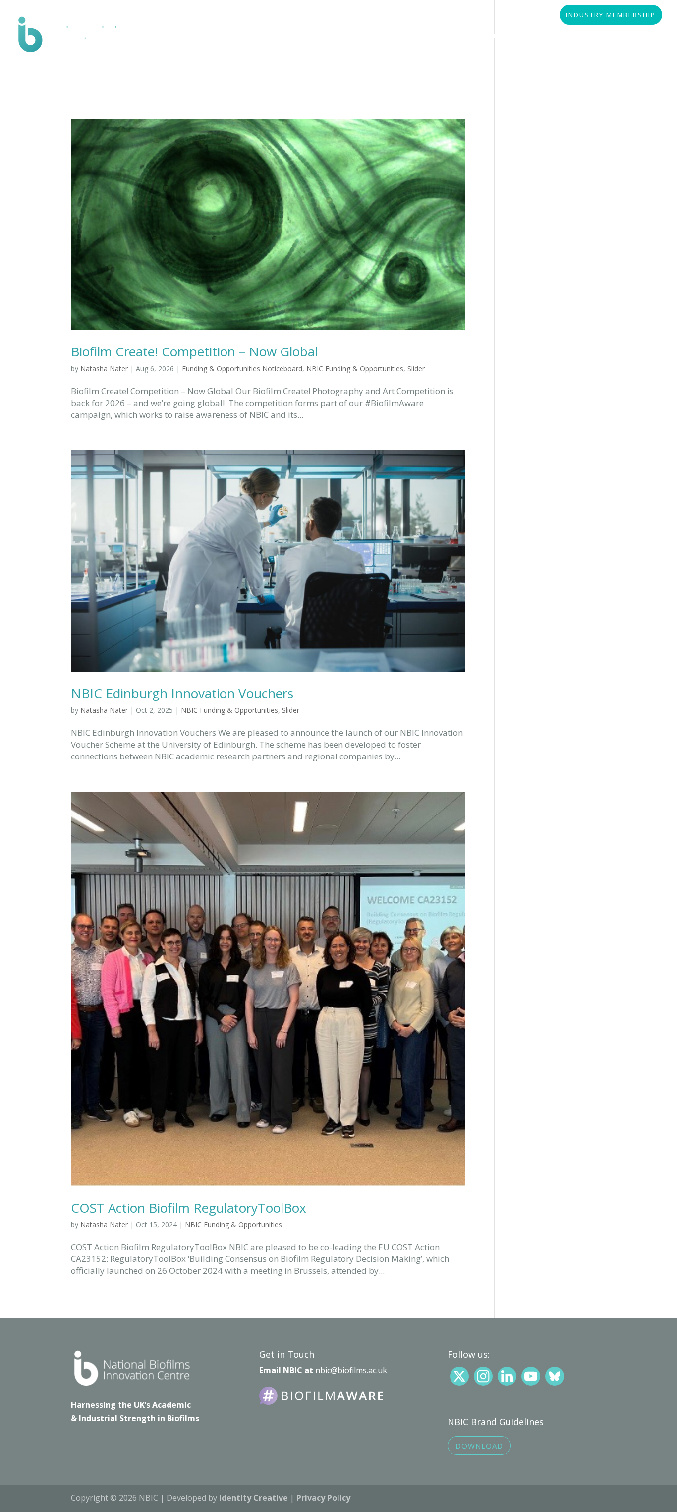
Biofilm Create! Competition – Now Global (194, 351)
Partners (317, 36)
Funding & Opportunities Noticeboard (242, 368)
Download (479, 1446)
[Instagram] (483, 1376)
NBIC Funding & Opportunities (354, 368)
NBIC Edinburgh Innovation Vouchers (182, 693)
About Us (176, 36)
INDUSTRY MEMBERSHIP (611, 15)
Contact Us (180, 65)
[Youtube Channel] (530, 1376)
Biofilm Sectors (247, 36)
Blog (624, 36)
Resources (377, 36)
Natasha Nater (104, 368)
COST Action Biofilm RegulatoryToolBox (188, 1208)
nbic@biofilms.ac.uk (351, 1370)
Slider (416, 368)
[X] (459, 1376)
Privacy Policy (323, 1497)
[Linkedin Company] (507, 1376)
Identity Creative (253, 1497)
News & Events (565, 36)
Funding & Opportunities (468, 36)
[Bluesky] (554, 1376)
